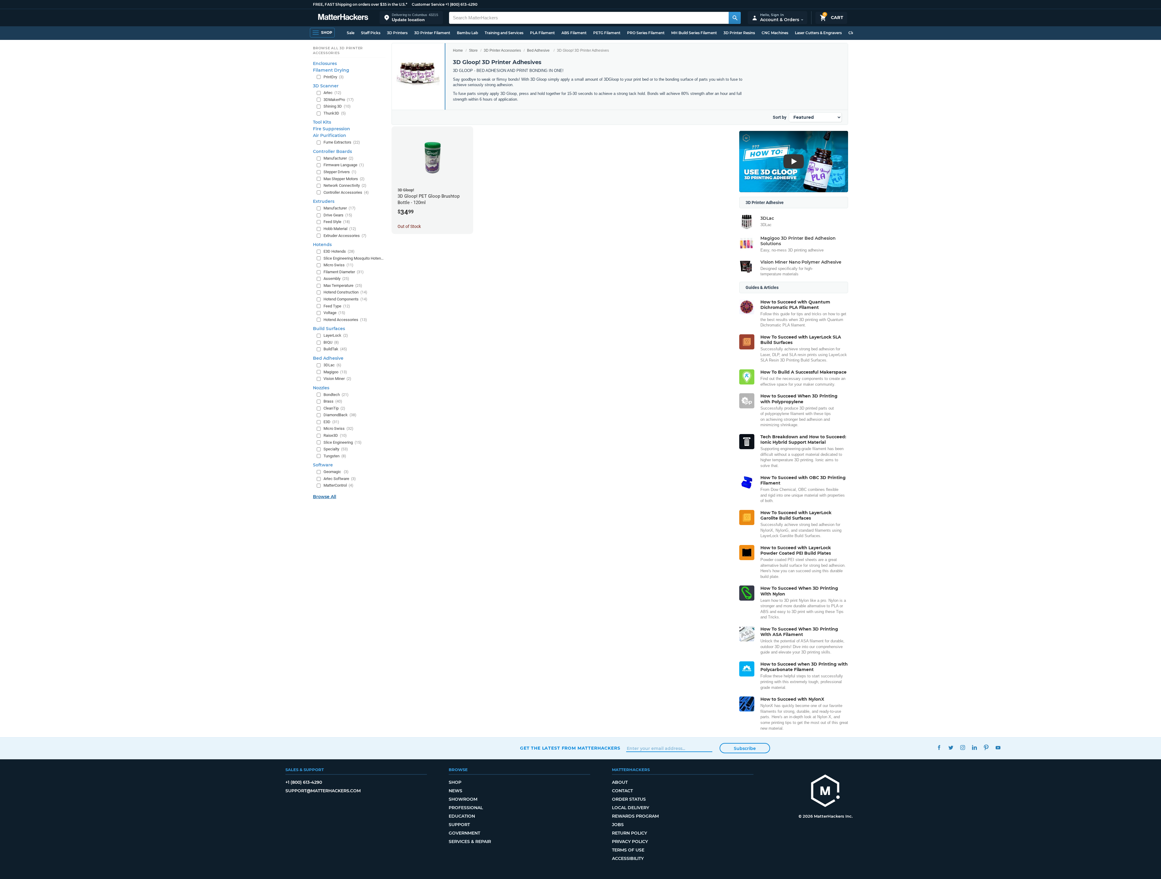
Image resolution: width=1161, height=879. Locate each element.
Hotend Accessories (345, 319)
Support (459, 824)
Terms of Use (628, 850)
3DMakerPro (339, 99)
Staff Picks (370, 33)
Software (323, 465)
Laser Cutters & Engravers (818, 33)
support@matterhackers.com (323, 790)
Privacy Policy (630, 841)
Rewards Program (635, 816)
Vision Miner (337, 378)
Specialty (336, 449)
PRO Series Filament (646, 33)
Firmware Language (344, 165)
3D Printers (397, 33)
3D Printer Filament (432, 33)
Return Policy (629, 833)
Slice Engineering (343, 442)
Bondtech (336, 394)
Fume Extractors (342, 142)
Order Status (629, 799)
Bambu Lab (467, 33)
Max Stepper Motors (344, 178)
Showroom (463, 799)
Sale (350, 33)
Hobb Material (340, 228)
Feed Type (337, 305)
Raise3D (335, 435)
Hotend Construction (345, 292)
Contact (622, 790)
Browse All (324, 496)
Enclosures (325, 63)
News (455, 790)
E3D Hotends (339, 251)
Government (464, 833)
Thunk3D (335, 113)
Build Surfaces (329, 328)
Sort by (779, 117)
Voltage (334, 312)
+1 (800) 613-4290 (461, 4)
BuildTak (335, 349)
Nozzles (321, 388)
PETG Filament (606, 33)
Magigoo (335, 371)
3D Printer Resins (739, 33)
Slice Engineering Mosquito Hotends (354, 258)
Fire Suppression (331, 128)
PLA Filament (542, 33)
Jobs (618, 824)
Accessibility (628, 858)
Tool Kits (322, 122)
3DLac (332, 365)
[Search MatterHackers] (735, 18)
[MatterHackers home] (343, 18)
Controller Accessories (346, 192)
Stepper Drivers (340, 172)
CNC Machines (775, 33)
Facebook (939, 747)
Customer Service (428, 4)
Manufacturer (338, 158)
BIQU (331, 342)
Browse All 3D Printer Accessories (338, 50)
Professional (466, 807)
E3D (331, 422)
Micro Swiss (338, 265)
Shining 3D (337, 106)
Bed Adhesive (538, 50)
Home (458, 50)
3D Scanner (326, 86)
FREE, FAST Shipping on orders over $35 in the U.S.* (360, 4)
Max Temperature (343, 285)
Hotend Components (345, 299)
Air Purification (329, 135)
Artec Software (340, 478)
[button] (411, 17)
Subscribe (745, 748)
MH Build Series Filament (694, 33)
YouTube (998, 747)
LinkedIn (974, 747)
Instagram (962, 747)
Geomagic (336, 471)
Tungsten (335, 456)
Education (462, 816)
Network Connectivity (345, 185)
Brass (333, 401)
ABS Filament (574, 33)
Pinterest (986, 747)
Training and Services (504, 33)
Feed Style (337, 221)
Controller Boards (332, 151)
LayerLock (336, 335)
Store (473, 50)
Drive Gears (338, 215)
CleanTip (334, 408)
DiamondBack (340, 415)
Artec (332, 92)
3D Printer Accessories (502, 50)
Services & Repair (470, 841)
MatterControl (338, 485)
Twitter (950, 747)
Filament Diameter (344, 272)
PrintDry (334, 76)
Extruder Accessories (345, 235)
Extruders (323, 201)
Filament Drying (331, 70)
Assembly (336, 278)
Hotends (322, 244)
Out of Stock (409, 226)
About (620, 782)
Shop (455, 782)
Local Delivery (630, 807)
